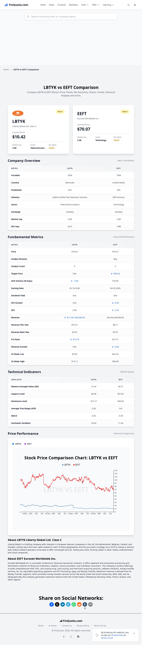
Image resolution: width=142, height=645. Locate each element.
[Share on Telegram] (68, 604)
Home (43, 4)
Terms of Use (107, 638)
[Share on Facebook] (51, 604)
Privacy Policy (83, 625)
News (51, 4)
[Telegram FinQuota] (78, 636)
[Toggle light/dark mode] (128, 4)
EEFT (82, 113)
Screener (62, 4)
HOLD (51, 148)
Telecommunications (40, 148)
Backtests (73, 4)
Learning (107, 4)
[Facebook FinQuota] (64, 636)
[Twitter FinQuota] (71, 636)
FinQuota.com (72, 621)
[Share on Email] (90, 604)
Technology (100, 140)
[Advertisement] (71, 44)
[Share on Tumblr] (85, 604)
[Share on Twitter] (57, 604)
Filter (94, 4)
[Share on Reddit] (79, 604)
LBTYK (18, 121)
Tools (83, 4)
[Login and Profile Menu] (135, 4)
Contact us (67, 625)
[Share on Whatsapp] (74, 604)
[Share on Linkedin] (62, 604)
